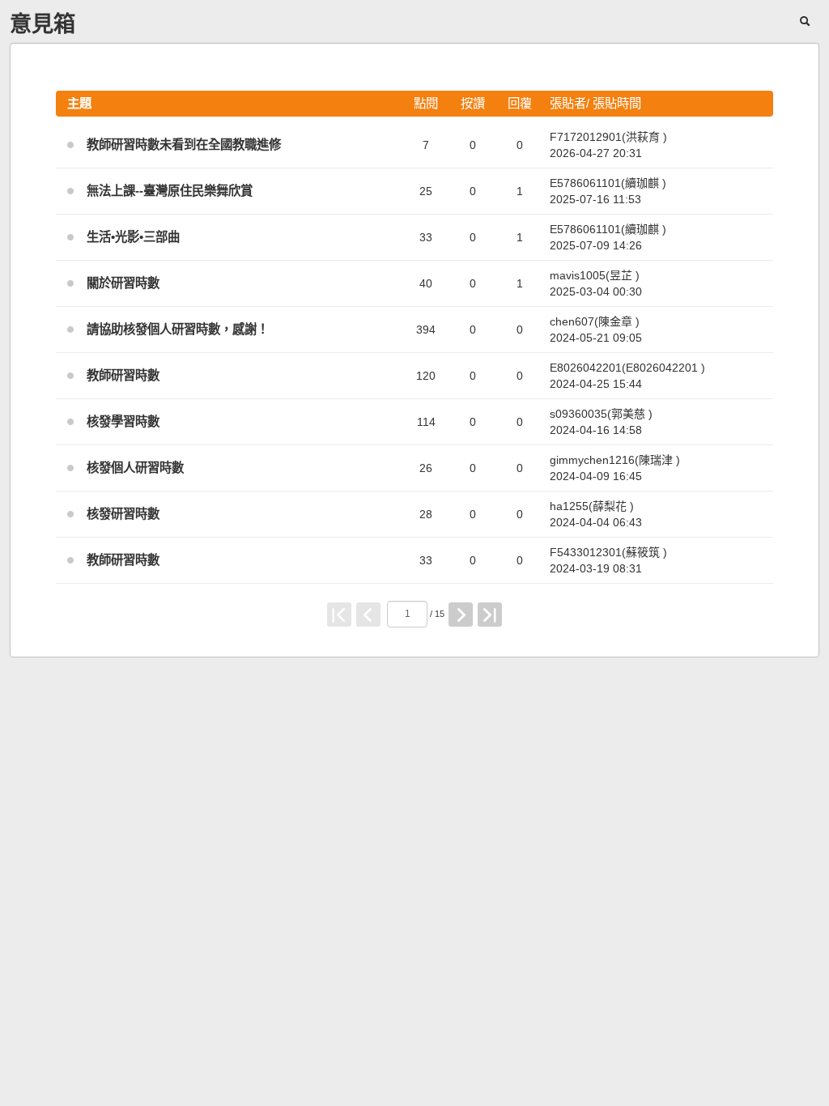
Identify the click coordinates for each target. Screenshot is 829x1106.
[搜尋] (806, 20)
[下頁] (460, 614)
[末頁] (489, 614)
